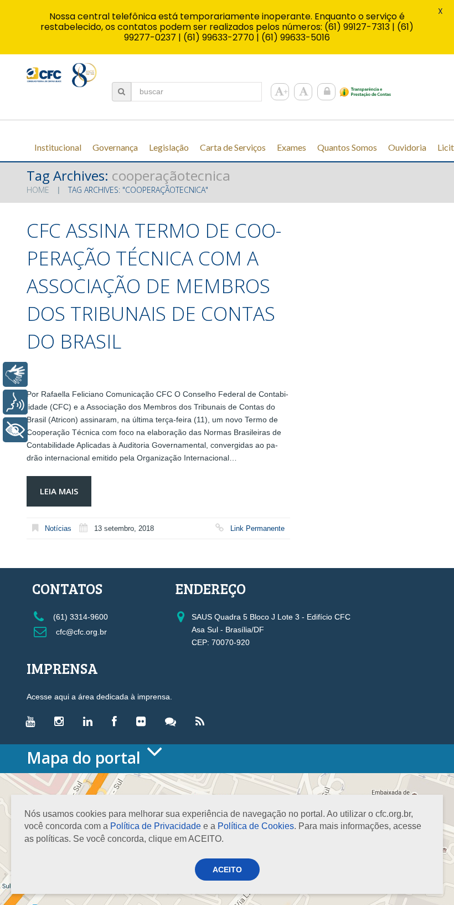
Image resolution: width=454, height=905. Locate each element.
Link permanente (257, 528)
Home (38, 190)
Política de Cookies (256, 826)
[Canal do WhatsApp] (173, 721)
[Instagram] (62, 721)
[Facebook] (117, 721)
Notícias (58, 528)
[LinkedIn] (90, 721)
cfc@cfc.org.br (80, 631)
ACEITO (227, 869)
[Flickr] (144, 721)
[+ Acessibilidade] (15, 429)
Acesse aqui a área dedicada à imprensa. (99, 696)
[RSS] (202, 721)
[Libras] (15, 374)
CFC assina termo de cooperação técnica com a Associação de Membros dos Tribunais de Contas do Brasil (154, 285)
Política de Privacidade (155, 826)
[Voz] (15, 402)
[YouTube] (33, 721)
